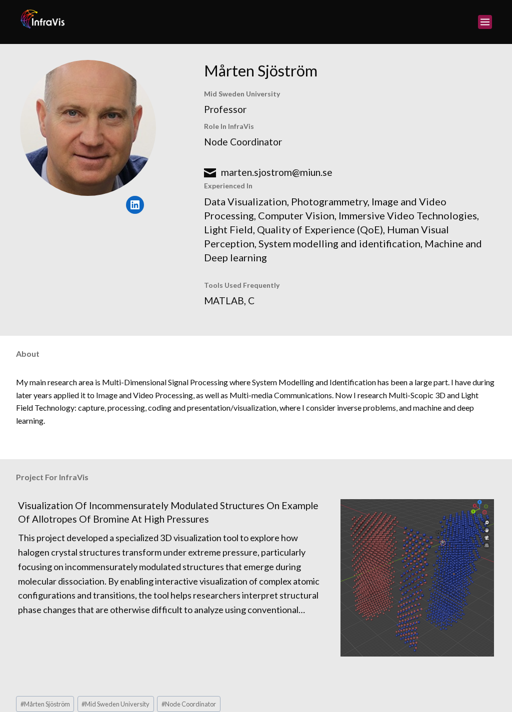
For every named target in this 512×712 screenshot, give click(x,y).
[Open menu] (485, 22)
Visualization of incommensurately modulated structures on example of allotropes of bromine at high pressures (168, 512)
